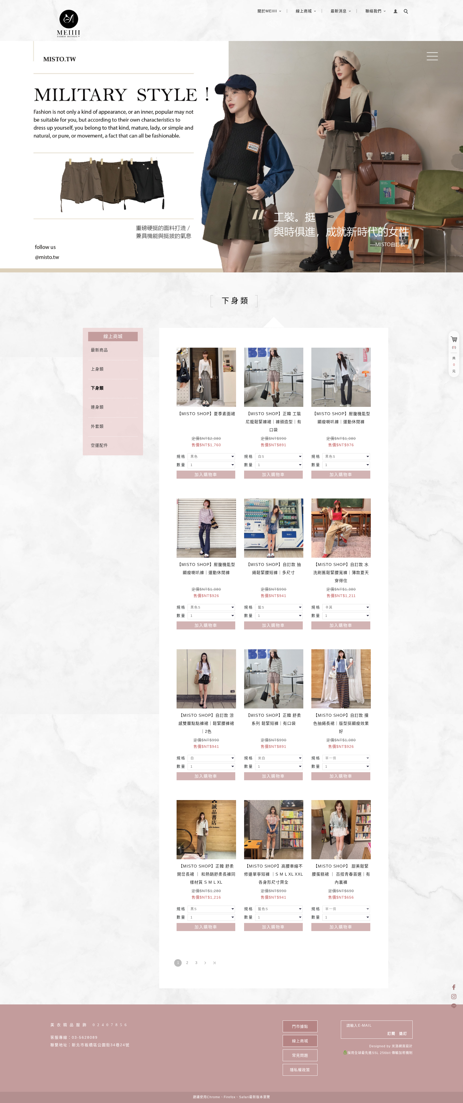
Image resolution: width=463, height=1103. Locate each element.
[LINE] (453, 1006)
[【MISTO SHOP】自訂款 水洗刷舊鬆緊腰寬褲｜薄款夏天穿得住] (341, 528)
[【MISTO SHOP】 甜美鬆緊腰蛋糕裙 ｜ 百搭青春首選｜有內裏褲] (341, 830)
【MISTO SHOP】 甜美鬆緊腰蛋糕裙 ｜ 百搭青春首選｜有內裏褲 (341, 874)
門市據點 (300, 1026)
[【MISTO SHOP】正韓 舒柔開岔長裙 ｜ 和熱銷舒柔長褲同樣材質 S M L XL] (206, 830)
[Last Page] (214, 963)
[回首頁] (67, 23)
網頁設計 (406, 1046)
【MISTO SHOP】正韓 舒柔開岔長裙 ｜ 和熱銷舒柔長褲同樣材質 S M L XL (206, 874)
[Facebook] (453, 987)
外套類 (97, 426)
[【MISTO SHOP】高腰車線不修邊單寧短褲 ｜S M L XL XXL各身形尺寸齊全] (274, 830)
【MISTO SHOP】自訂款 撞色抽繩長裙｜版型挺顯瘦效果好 (341, 723)
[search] (407, 12)
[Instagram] (453, 996)
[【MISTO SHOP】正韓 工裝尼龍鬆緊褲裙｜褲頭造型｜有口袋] (274, 377)
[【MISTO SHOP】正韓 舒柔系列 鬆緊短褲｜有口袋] (274, 679)
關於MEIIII (267, 11)
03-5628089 (85, 1037)
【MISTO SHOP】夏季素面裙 (206, 413)
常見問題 (300, 1055)
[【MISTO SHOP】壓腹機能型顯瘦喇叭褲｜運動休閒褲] (341, 377)
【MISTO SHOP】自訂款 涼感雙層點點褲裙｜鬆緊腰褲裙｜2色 (206, 723)
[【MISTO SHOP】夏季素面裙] (206, 377)
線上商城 (304, 11)
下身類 (97, 388)
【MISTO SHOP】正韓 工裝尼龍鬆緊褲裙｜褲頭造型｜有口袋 (273, 421)
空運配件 (99, 445)
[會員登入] (396, 11)
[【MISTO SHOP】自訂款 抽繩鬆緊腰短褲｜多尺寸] (274, 528)
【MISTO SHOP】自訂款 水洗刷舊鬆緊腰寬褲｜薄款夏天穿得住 (341, 572)
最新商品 (99, 350)
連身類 (97, 407)
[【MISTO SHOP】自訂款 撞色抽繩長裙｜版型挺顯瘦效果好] (341, 679)
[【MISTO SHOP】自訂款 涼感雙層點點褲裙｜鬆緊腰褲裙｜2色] (206, 679)
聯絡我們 (373, 11)
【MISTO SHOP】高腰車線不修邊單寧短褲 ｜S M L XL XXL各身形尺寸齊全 (273, 874)
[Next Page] (205, 963)
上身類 (97, 369)
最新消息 (339, 11)
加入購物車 (206, 474)
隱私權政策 (300, 1070)
